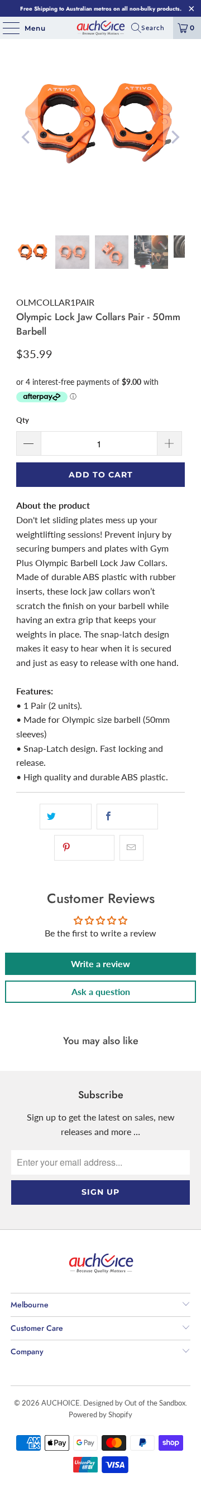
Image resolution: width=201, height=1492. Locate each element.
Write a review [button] (100, 963)
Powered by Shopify (100, 1414)
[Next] (174, 137)
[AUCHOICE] (100, 28)
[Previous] (27, 137)
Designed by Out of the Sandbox (134, 1402)
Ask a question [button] (100, 991)
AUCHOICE (60, 1402)
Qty (22, 420)
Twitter (71, 817)
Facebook (133, 817)
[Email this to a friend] (131, 848)
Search (153, 27)
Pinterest (90, 848)
